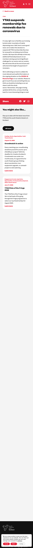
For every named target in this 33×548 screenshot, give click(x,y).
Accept (6, 543)
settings (19, 540)
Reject (13, 543)
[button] (20, 101)
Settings (21, 543)
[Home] (9, 4)
